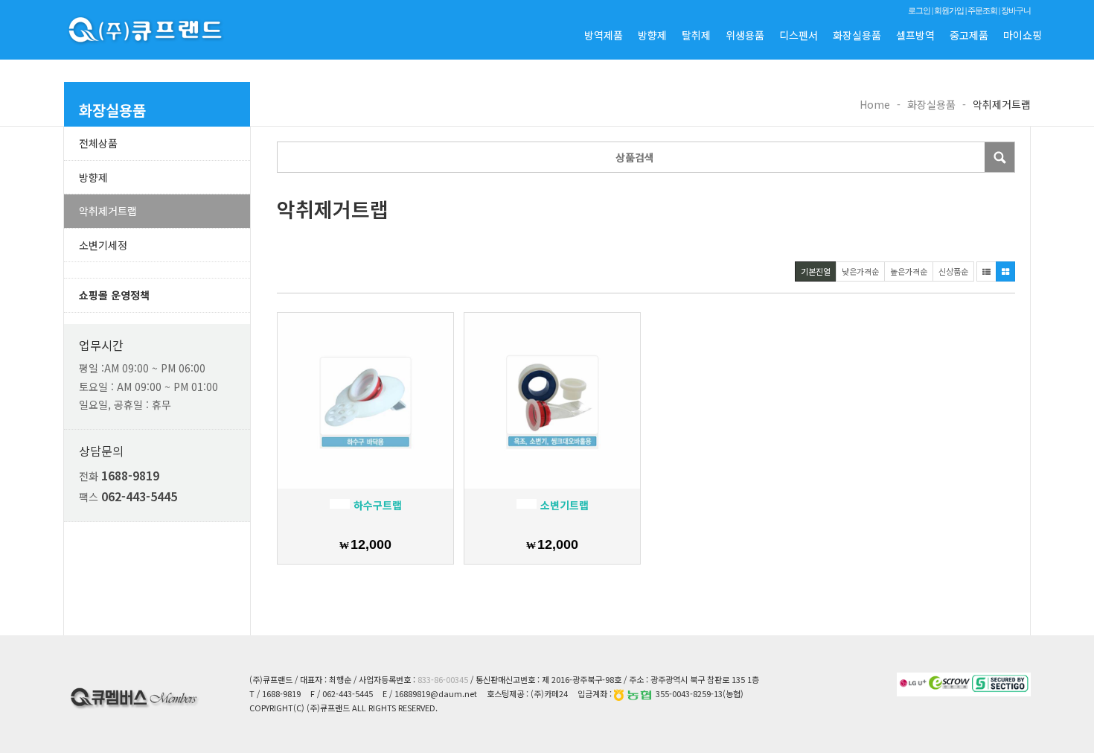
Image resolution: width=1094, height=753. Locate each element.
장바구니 (1016, 10)
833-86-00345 (443, 679)
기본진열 (816, 271)
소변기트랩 (563, 505)
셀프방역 (915, 35)
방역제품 (603, 35)
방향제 (652, 35)
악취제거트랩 (108, 210)
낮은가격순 (860, 271)
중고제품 (969, 35)
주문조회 (982, 10)
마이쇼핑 (1022, 35)
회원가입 (949, 10)
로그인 (919, 10)
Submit (999, 157)
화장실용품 (857, 35)
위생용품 (745, 35)
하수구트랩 (376, 505)
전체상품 (98, 143)
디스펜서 (798, 35)
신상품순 (953, 271)
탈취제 (696, 35)
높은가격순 (908, 271)
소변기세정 (103, 245)
